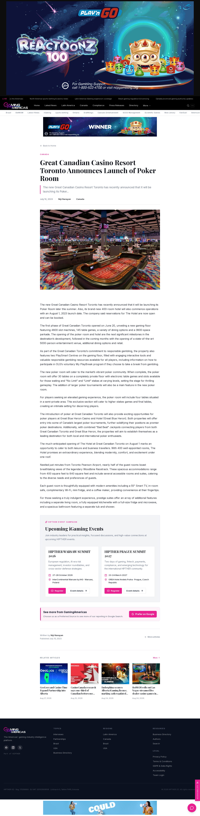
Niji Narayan (64, 199)
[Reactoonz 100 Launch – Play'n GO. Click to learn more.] (100, 48)
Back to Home (49, 146)
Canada (84, 105)
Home (37, 105)
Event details (76, 590)
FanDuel (183, 113)
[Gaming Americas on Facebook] (6, 747)
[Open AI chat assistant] (192, 808)
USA (55, 748)
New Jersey (170, 113)
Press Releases (116, 105)
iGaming (47, 113)
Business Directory (62, 752)
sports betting (61, 113)
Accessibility (159, 770)
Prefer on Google (144, 614)
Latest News (51, 105)
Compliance (98, 105)
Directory (133, 105)
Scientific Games (152, 113)
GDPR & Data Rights (162, 766)
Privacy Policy (159, 756)
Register (59, 590)
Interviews (58, 734)
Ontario (76, 113)
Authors (156, 739)
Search (156, 743)
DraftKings (88, 113)
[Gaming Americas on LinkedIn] (13, 747)
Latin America (68, 105)
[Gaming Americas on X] (20, 747)
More (145, 105)
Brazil (8, 113)
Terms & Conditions (162, 761)
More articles (154, 637)
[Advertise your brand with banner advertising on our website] (100, 808)
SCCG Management (131, 113)
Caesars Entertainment (108, 113)
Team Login (158, 775)
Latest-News (33, 113)
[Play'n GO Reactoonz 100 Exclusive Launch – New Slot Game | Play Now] (100, 127)
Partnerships (59, 739)
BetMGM (19, 113)
